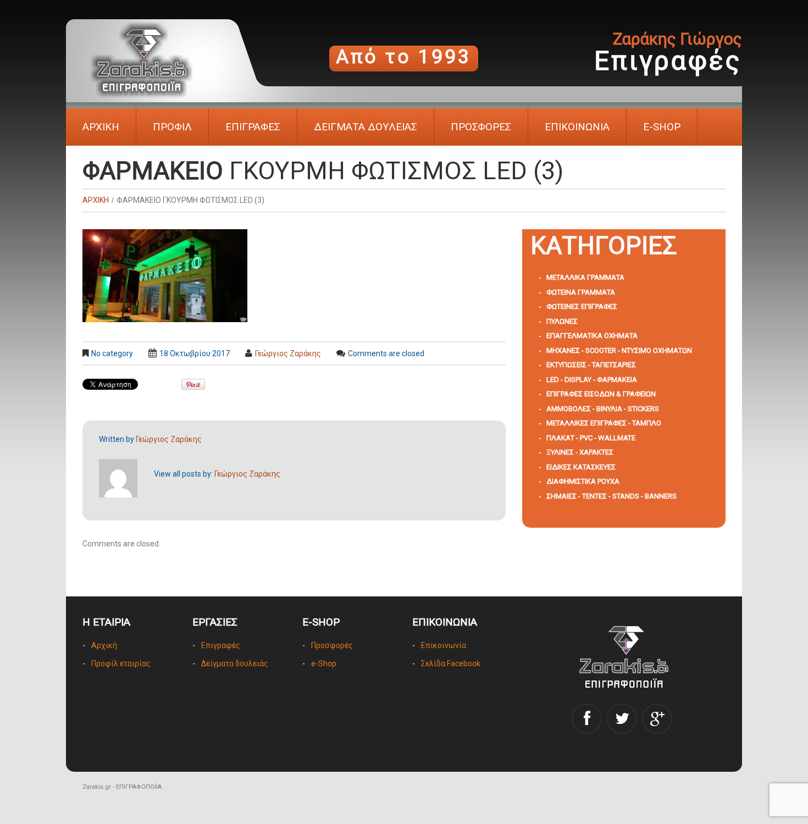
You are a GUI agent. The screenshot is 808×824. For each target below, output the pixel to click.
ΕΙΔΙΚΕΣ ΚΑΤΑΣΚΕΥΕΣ (581, 467)
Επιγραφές (220, 645)
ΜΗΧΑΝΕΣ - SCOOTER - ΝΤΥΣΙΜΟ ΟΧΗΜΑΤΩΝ (619, 350)
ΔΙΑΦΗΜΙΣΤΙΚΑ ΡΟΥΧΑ (582, 481)
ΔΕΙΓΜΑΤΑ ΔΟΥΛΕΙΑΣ (365, 126)
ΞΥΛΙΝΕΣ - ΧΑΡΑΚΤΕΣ (579, 452)
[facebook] (587, 719)
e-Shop (323, 663)
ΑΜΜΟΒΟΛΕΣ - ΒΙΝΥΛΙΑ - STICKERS (602, 409)
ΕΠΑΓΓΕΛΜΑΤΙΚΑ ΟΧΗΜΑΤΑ (592, 335)
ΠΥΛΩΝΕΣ (562, 321)
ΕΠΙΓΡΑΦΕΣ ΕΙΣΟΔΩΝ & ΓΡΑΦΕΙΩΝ (601, 394)
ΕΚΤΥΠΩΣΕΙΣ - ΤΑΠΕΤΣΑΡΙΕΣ (591, 365)
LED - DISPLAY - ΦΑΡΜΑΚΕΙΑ (591, 379)
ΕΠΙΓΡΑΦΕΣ (252, 126)
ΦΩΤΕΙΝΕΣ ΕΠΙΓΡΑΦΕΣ (581, 306)
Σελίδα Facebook (450, 663)
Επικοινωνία (443, 645)
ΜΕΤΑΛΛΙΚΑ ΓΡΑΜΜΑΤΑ (585, 277)
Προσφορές (332, 645)
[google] (657, 719)
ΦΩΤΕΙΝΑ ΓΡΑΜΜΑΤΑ (580, 292)
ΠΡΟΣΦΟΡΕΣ (481, 126)
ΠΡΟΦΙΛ (172, 126)
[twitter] (622, 719)
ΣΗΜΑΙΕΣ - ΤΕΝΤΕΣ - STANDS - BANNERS (611, 496)
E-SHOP (661, 126)
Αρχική (104, 645)
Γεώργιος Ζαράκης (288, 353)
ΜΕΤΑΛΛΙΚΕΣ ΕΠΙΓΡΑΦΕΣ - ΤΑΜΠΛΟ (603, 423)
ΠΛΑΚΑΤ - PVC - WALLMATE (590, 438)
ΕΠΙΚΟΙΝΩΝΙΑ (577, 126)
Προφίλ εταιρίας (121, 663)
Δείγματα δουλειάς (234, 663)
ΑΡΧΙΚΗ (100, 126)
